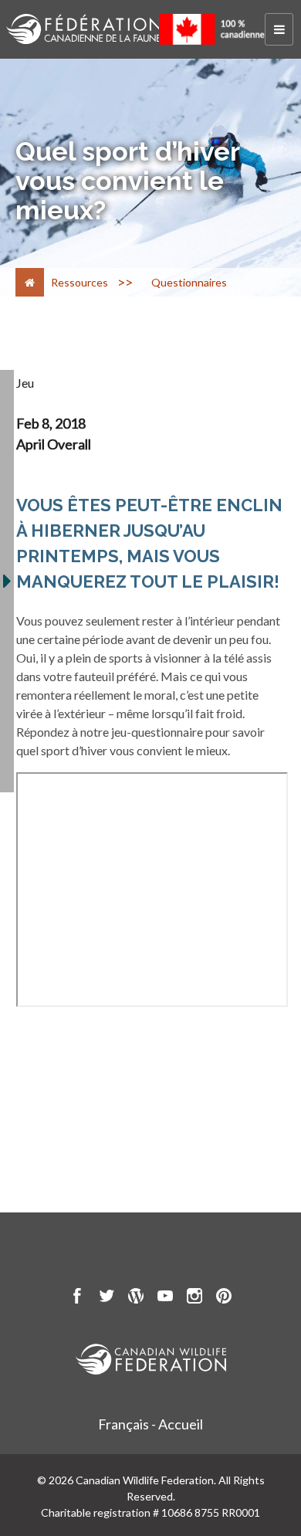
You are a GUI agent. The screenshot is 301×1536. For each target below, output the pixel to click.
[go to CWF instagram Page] (194, 1298)
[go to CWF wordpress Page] (136, 1298)
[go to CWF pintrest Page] (224, 1298)
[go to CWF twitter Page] (106, 1298)
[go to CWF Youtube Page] (165, 1298)
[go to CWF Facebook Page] (77, 1298)
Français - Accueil (150, 1424)
